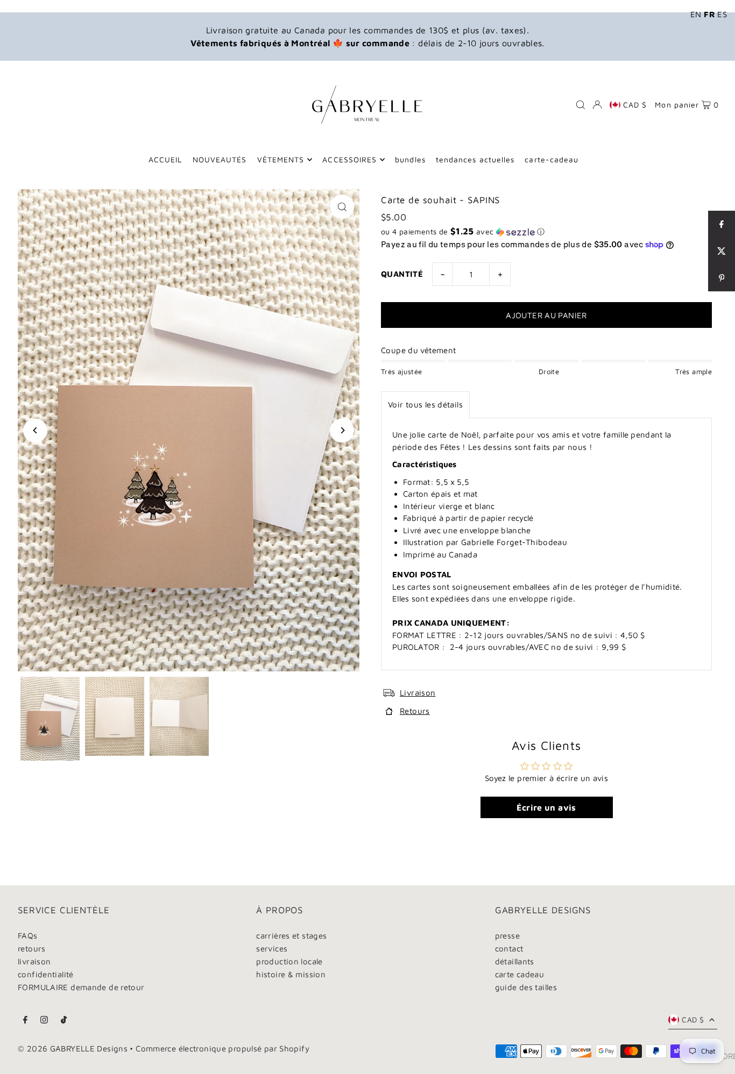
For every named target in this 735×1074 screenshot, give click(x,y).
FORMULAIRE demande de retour (81, 987)
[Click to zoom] (342, 207)
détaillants (514, 961)
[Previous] (35, 430)
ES (722, 14)
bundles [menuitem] (410, 159)
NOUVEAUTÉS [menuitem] (220, 159)
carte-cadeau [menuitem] (551, 159)
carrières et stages (291, 935)
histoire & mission (291, 974)
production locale (289, 961)
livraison (34, 961)
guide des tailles (526, 987)
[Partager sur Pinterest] (721, 277)
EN (696, 14)
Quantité (402, 273)
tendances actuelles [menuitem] (475, 159)
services (271, 948)
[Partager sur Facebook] (721, 224)
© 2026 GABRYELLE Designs (73, 1048)
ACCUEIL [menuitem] (165, 159)
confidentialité (46, 974)
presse (507, 935)
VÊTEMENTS (280, 159)
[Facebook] (25, 1020)
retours (32, 948)
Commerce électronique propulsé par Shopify (222, 1048)
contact (509, 948)
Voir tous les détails (425, 404)
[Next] (342, 430)
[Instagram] (44, 1020)
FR (709, 14)
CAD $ (635, 104)
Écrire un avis (546, 807)
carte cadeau (520, 974)
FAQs (28, 935)
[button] (546, 231)
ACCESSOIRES (349, 159)
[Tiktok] (64, 1020)
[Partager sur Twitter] (721, 251)
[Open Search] (580, 105)
